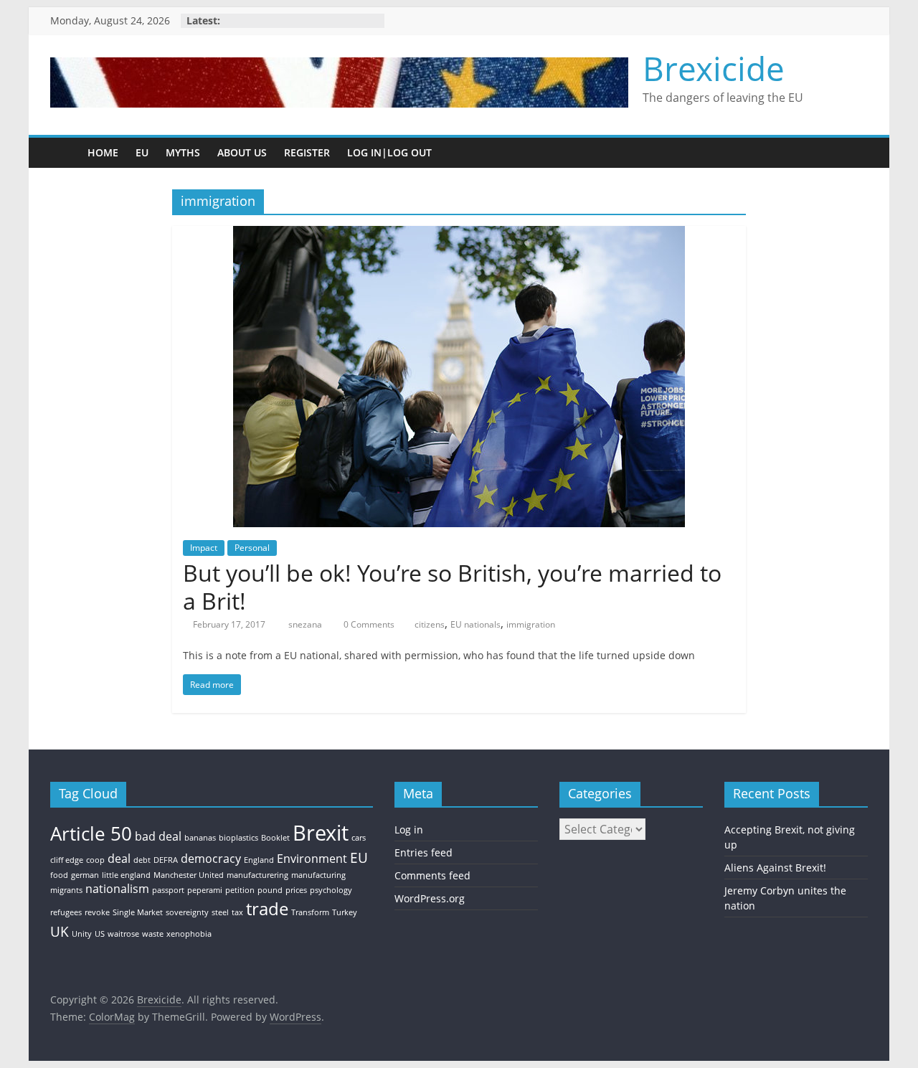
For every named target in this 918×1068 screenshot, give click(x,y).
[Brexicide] (64, 152)
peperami (204, 890)
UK (59, 931)
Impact (203, 548)
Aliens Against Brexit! (775, 867)
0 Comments (367, 624)
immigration (530, 624)
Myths (183, 152)
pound (270, 890)
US (100, 934)
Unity (82, 934)
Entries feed (423, 852)
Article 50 (91, 833)
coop (95, 860)
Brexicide (714, 68)
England (259, 860)
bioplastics (238, 838)
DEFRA (165, 860)
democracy (211, 858)
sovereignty (187, 912)
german (85, 875)
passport (168, 890)
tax (237, 912)
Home (102, 152)
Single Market (138, 912)
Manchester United (188, 875)
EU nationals (475, 624)
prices (296, 890)
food (59, 875)
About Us (242, 152)
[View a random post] (853, 153)
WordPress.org (429, 898)
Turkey (344, 912)
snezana (306, 624)
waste (153, 934)
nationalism (117, 889)
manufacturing (318, 875)
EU (142, 152)
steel (220, 912)
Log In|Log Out (389, 152)
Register (307, 152)
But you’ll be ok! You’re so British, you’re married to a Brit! (452, 586)
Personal (252, 548)
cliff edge (66, 860)
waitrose (123, 934)
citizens (430, 624)
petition (240, 890)
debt (142, 860)
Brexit (321, 832)
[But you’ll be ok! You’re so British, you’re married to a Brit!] (459, 234)
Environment (312, 858)
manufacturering (257, 875)
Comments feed (432, 875)
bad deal (158, 836)
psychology (331, 890)
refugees (66, 912)
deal (119, 858)
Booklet (275, 838)
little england (126, 875)
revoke (97, 912)
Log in (408, 829)
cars (358, 838)
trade (267, 908)
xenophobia (189, 934)
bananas (200, 838)
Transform (310, 912)
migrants (66, 890)
